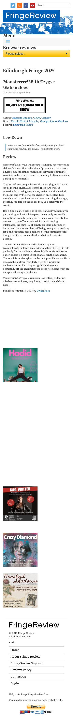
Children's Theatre (21, 117)
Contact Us (18, 677)
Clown (36, 117)
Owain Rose (43, 290)
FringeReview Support (27, 663)
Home (15, 650)
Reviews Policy (21, 670)
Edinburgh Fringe (23, 124)
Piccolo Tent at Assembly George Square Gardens (39, 121)
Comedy (46, 117)
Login (15, 683)
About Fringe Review (25, 656)
